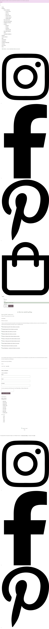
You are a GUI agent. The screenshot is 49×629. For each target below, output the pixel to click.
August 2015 (5, 402)
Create (34, 435)
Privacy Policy (18, 388)
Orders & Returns (4, 36)
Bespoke (3, 35)
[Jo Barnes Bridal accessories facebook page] (25, 178)
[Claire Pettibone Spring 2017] (10, 343)
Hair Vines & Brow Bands (8, 21)
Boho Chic (7, 14)
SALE (5, 32)
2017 (4, 417)
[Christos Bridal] (10, 336)
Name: (2, 374)
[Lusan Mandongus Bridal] (10, 348)
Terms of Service (24, 388)
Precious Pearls (8, 15)
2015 (4, 420)
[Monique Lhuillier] (8, 331)
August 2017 (5, 404)
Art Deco (7, 12)
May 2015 (4, 411)
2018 (4, 416)
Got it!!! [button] (1, 2)
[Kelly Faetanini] (10, 326)
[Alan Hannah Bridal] (9, 345)
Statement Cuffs (8, 29)
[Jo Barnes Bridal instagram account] (25, 103)
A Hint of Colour (8, 11)
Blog (2, 38)
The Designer (4, 39)
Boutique (3, 8)
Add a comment (3, 398)
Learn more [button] (27, 0)
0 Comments (3, 318)
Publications (4, 41)
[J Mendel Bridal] (9, 329)
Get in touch (4, 45)
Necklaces (7, 28)
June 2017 (4, 409)
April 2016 (4, 401)
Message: (3, 383)
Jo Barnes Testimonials (5, 42)
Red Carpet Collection (7, 31)
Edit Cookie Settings (24, 435)
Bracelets (7, 25)
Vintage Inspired (8, 18)
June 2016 (7, 366)
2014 (4, 421)
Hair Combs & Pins (7, 19)
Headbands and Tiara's (7, 22)
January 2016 (5, 405)
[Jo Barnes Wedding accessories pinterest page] (25, 240)
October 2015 (5, 412)
